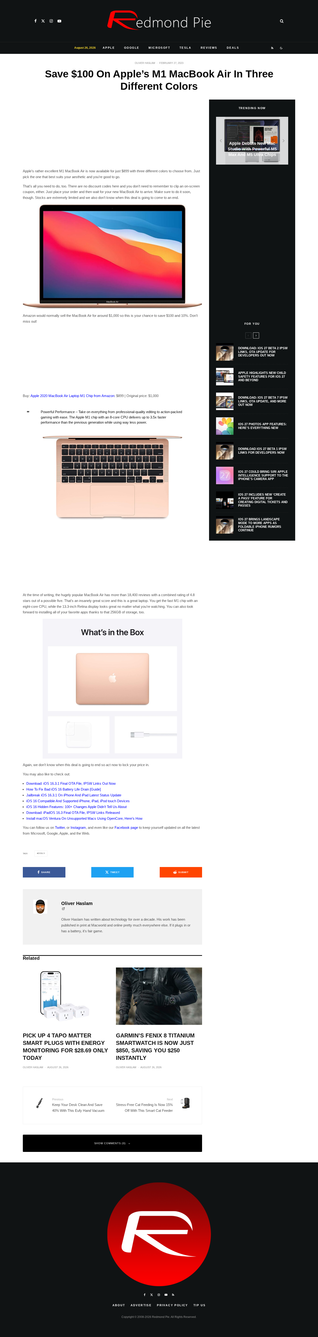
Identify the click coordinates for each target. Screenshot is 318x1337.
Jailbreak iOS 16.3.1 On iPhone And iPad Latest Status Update (73, 795)
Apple (109, 47)
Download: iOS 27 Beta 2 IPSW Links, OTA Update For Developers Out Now (263, 351)
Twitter (60, 827)
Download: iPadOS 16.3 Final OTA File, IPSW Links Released (73, 813)
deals (41, 853)
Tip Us (199, 1305)
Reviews (209, 47)
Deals (233, 47)
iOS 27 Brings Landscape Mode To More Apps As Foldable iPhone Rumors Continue (259, 525)
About (118, 1305)
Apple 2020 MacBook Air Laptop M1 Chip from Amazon (72, 396)
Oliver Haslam (145, 63)
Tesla (185, 47)
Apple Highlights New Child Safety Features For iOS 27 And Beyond (262, 376)
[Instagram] (51, 21)
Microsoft (159, 47)
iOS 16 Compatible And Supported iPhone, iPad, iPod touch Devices (78, 801)
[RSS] (272, 48)
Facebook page (126, 827)
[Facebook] (35, 21)
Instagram (78, 827)
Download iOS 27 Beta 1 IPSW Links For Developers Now (262, 450)
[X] (43, 21)
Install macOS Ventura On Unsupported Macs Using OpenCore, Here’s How (84, 818)
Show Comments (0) (110, 1143)
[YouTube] (59, 21)
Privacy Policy (172, 1305)
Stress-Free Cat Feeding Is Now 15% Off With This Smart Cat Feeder (144, 1105)
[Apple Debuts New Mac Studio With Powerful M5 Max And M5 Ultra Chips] (252, 141)
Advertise (141, 1305)
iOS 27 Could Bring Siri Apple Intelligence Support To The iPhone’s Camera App (263, 475)
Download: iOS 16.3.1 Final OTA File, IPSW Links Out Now (71, 783)
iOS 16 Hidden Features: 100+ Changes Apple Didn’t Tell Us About (76, 807)
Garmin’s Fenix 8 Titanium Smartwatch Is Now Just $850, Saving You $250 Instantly (155, 1046)
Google (131, 47)
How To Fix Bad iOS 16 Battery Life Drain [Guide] (63, 789)
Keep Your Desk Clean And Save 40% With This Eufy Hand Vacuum (78, 1105)
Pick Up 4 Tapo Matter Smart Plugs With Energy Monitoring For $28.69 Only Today (65, 1046)
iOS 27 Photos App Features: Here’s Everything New (262, 426)
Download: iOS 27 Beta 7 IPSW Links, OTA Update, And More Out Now (263, 401)
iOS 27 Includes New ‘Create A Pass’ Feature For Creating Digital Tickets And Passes (263, 500)
